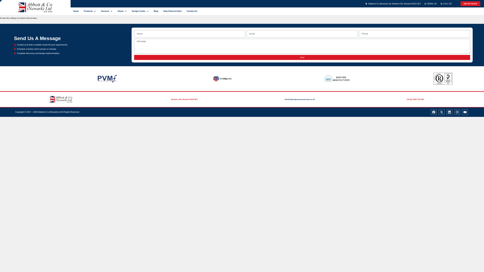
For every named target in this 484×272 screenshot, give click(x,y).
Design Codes (138, 11)
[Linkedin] (449, 112)
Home (76, 11)
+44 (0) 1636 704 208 (415, 99)
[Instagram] (457, 112)
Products (88, 11)
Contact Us (192, 11)
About (121, 11)
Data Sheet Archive (172, 11)
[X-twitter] (441, 112)
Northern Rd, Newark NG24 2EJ (184, 99)
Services (105, 11)
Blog (156, 11)
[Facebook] (434, 112)
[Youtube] (465, 112)
